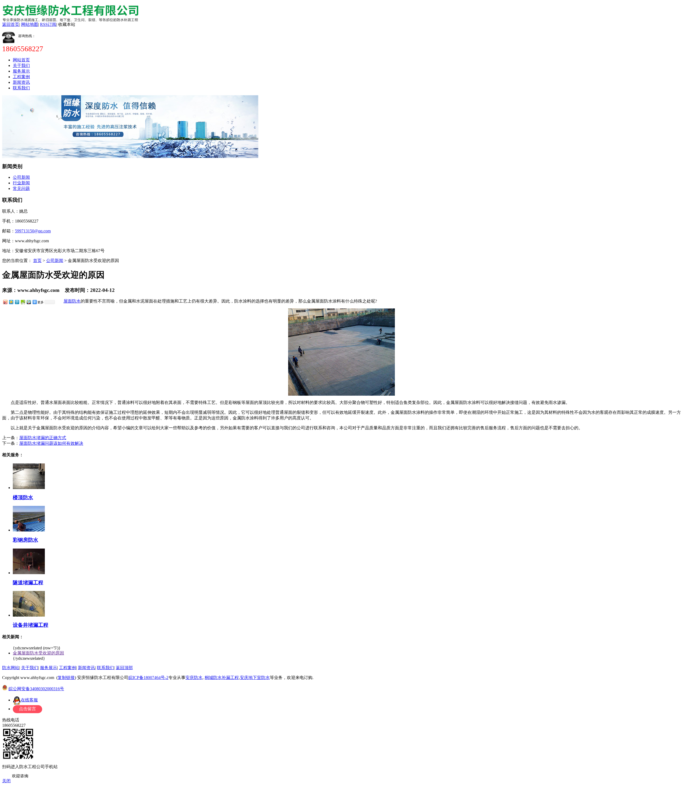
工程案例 (21, 76)
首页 (37, 260)
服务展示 (21, 71)
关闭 (6, 781)
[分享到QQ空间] (11, 302)
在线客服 (29, 700)
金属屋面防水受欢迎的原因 (38, 653)
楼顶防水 (23, 497)
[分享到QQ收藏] (28, 302)
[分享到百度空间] (23, 302)
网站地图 (29, 24)
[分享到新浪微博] (5, 302)
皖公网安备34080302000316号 (36, 688)
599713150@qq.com (33, 231)
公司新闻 (21, 177)
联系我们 (21, 88)
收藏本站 (66, 24)
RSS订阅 (48, 24)
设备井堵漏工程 (30, 625)
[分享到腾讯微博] (17, 302)
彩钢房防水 (25, 540)
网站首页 (21, 60)
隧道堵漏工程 (28, 582)
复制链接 (66, 677)
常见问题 (21, 188)
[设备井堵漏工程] (29, 615)
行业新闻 (21, 183)
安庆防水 (193, 677)
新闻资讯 (21, 82)
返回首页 (10, 24)
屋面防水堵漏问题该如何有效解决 (51, 443)
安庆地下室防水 (255, 677)
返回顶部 (124, 667)
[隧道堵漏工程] (29, 572)
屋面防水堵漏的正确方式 (42, 437)
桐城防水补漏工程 (222, 677)
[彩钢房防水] (29, 530)
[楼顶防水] (29, 487)
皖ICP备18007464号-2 (148, 677)
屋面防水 (72, 301)
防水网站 (10, 667)
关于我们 (21, 65)
